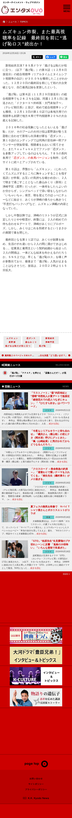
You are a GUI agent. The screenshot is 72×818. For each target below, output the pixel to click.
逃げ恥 (42, 346)
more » (66, 574)
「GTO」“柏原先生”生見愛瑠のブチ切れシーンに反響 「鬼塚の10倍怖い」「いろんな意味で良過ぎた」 (50, 544)
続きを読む (54, 423)
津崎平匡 (50, 342)
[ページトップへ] (36, 766)
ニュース (12, 22)
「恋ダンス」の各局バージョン (30, 157)
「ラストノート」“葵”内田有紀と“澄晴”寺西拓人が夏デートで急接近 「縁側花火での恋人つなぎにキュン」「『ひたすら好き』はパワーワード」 (50, 399)
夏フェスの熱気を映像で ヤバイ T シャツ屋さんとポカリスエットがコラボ (50, 510)
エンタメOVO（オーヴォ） (22, 10)
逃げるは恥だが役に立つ (18, 346)
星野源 (12, 342)
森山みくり (31, 342)
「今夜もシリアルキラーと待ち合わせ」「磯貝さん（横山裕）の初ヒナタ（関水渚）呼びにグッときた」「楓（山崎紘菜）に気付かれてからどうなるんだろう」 (50, 437)
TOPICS (24, 22)
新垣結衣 (50, 338)
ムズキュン (12, 338)
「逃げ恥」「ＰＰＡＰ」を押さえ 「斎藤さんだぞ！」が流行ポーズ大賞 (38, 374)
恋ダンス (31, 338)
